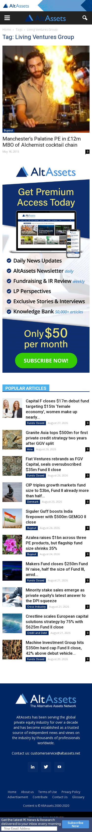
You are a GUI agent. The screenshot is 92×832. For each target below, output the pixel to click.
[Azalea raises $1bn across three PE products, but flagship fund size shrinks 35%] (12, 544)
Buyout (8, 130)
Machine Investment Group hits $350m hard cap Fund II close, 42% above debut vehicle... (55, 648)
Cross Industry (36, 606)
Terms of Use (47, 792)
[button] (7, 18)
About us (27, 792)
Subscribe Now (75, 824)
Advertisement (18, 797)
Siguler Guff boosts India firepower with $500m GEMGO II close (56, 517)
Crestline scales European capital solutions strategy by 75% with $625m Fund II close (57, 621)
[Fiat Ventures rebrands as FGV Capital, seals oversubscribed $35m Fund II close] (12, 466)
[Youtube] (59, 767)
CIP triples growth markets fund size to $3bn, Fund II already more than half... (57, 490)
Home (6, 29)
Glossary (78, 797)
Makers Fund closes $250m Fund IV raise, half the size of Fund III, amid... (57, 569)
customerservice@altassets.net (55, 753)
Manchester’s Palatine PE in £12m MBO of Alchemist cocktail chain (41, 142)
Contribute (40, 797)
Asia (30, 449)
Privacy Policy (71, 792)
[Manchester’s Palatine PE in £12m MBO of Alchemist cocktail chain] (46, 89)
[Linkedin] (33, 767)
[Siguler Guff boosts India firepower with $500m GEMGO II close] (12, 518)
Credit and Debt (37, 633)
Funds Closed (35, 423)
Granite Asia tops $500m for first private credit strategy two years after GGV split (57, 438)
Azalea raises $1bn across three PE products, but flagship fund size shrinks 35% (56, 543)
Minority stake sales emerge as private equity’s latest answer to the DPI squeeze (56, 595)
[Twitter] (46, 767)
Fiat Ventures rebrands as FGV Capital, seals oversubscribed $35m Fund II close (54, 464)
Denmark (33, 501)
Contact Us (59, 797)
